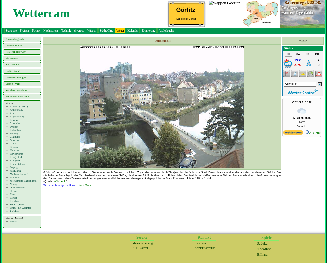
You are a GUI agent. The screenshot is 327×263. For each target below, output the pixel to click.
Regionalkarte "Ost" (16, 51)
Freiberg (14, 133)
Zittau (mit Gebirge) (20, 207)
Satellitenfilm (13, 64)
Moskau (14, 221)
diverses (79, 30)
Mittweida (15, 177)
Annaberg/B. (16, 109)
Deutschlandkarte (14, 45)
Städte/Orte (106, 30)
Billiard (262, 254)
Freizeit (24, 30)
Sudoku (262, 243)
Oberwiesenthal (18, 187)
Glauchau (14, 140)
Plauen (13, 197)
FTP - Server (140, 248)
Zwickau (14, 211)
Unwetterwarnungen (16, 77)
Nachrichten (50, 30)
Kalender (132, 30)
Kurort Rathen (17, 164)
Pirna (12, 194)
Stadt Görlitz (85, 185)
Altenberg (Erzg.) (19, 106)
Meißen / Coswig (19, 174)
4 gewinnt (264, 249)
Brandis (14, 120)
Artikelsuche (166, 30)
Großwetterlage (13, 71)
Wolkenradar (12, 58)
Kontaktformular (205, 248)
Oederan (14, 191)
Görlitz (13, 143)
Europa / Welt (13, 83)
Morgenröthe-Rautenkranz (23, 180)
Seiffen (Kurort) (18, 204)
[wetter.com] (293, 133)
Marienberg (15, 170)
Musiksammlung (142, 243)
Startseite (11, 30)
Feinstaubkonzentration (17, 96)
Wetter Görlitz (302, 102)
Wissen (91, 30)
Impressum (201, 243)
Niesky (13, 184)
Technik (66, 30)
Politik (36, 30)
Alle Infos (315, 132)
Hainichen (15, 150)
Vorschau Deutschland (17, 90)
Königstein (15, 160)
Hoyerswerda (16, 153)
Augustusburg (17, 116)
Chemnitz (15, 123)
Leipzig (14, 167)
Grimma (14, 147)
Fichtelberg (15, 130)
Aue (12, 113)
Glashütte (15, 136)
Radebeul (14, 201)
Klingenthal (16, 157)
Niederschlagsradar (15, 39)
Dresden (14, 126)
